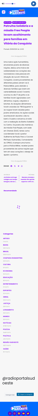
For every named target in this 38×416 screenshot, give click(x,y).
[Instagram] (14, 413)
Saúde (6, 349)
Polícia (6, 329)
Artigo (6, 238)
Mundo (6, 316)
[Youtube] (23, 413)
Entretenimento (10, 284)
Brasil (6, 251)
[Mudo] (3, 4)
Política (7, 336)
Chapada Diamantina (12, 258)
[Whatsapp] (10, 413)
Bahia (5, 245)
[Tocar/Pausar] (33, 3)
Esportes (7, 290)
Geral (5, 297)
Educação (8, 277)
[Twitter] (28, 413)
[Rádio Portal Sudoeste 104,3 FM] (19, 12)
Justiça (6, 303)
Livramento (8, 310)
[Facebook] (19, 413)
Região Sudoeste (19, 22)
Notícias (7, 22)
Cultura (7, 264)
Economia (7, 271)
